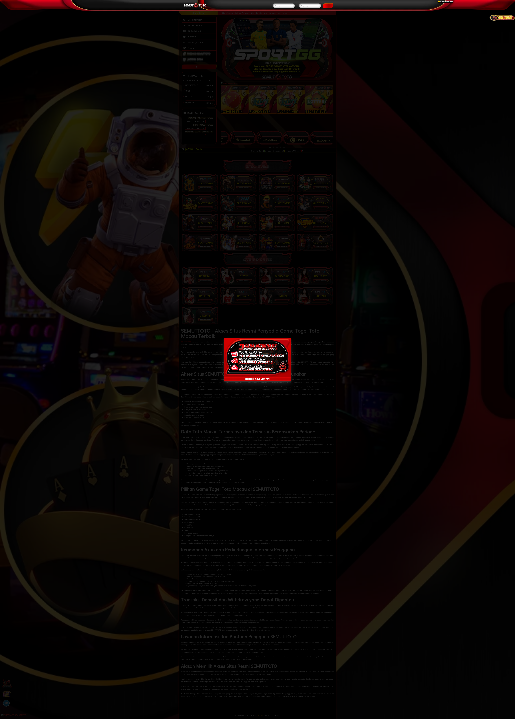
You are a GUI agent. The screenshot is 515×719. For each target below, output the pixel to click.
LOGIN (328, 5)
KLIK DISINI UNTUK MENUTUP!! (257, 379)
